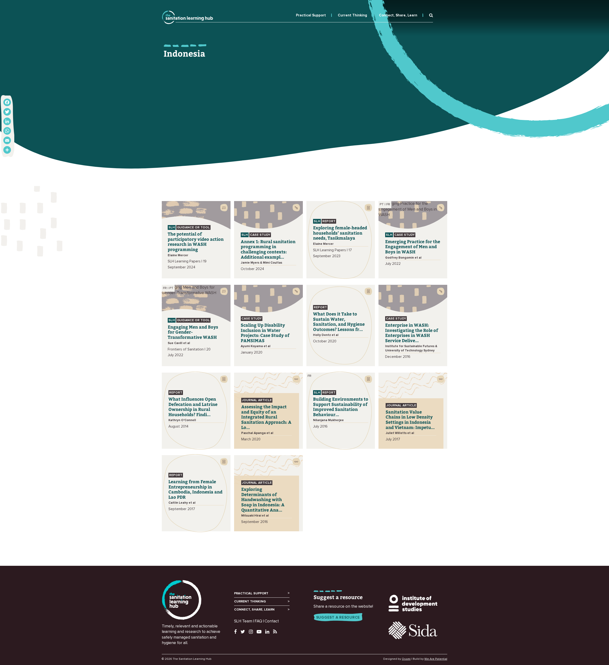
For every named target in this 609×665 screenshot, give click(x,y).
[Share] (7, 150)
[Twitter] (7, 112)
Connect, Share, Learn (398, 15)
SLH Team (243, 621)
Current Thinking (352, 15)
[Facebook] (7, 102)
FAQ (258, 621)
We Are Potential (435, 659)
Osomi (406, 659)
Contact (272, 621)
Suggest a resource (338, 617)
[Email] (7, 140)
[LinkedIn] (7, 121)
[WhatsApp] (7, 131)
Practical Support (311, 15)
